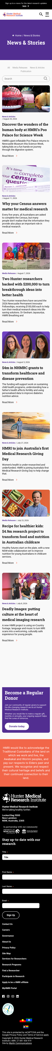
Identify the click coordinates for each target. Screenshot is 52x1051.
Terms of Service (35, 1035)
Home (18, 35)
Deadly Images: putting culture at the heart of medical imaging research (23, 614)
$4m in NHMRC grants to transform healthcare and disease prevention (23, 373)
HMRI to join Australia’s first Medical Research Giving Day (25, 453)
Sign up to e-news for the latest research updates (26, 3)
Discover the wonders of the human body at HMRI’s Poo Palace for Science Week (25, 129)
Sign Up (11, 915)
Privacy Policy (16, 1035)
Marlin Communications (20, 1043)
